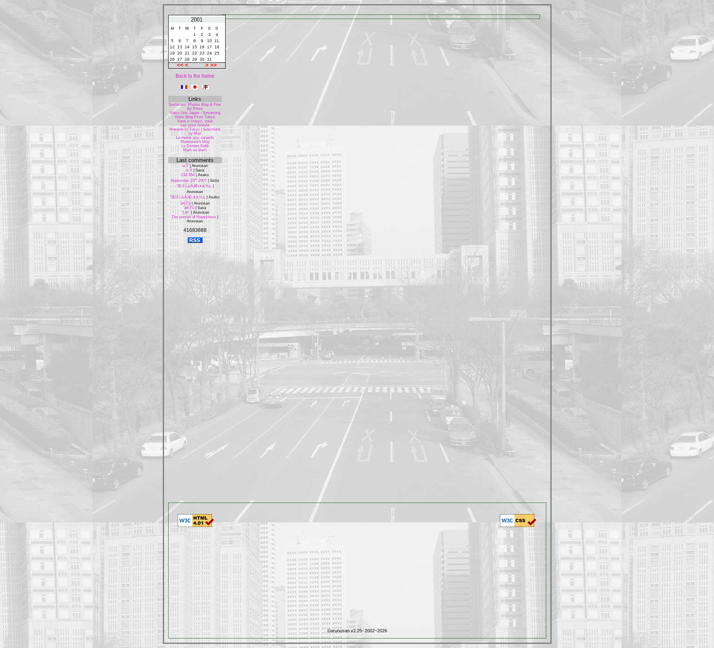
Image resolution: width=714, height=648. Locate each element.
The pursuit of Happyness (193, 217)
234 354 (188, 175)
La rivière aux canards (195, 138)
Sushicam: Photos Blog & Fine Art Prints (195, 106)
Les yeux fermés (195, 125)
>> (213, 65)
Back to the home (195, 76)
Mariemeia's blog (195, 142)
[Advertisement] (195, 372)
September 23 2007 (189, 181)
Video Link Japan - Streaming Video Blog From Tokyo (195, 115)
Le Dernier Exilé (195, 146)
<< (181, 65)
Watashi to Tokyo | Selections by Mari (195, 131)
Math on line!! (195, 150)
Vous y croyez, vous (195, 121)
